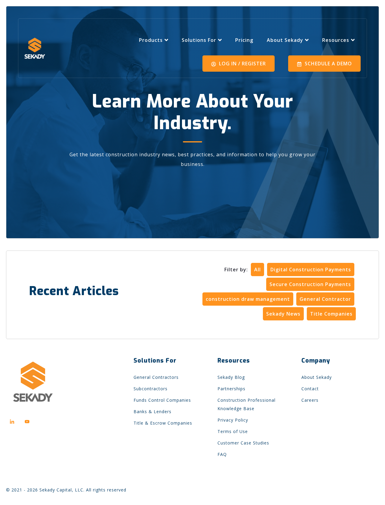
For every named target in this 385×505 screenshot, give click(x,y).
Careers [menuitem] (310, 400)
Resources (335, 40)
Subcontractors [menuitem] (151, 388)
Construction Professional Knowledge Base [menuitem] (246, 404)
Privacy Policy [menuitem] (232, 420)
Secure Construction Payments (310, 284)
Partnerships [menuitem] (231, 388)
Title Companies (331, 313)
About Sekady (285, 40)
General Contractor (325, 299)
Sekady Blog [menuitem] (231, 377)
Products (151, 40)
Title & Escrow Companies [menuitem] (163, 423)
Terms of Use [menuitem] (232, 431)
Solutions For (199, 40)
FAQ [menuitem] (222, 454)
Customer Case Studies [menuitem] (243, 443)
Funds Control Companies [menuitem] (162, 400)
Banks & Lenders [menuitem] (152, 411)
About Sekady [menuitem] (316, 377)
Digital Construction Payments (310, 269)
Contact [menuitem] (310, 388)
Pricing (244, 40)
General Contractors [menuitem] (156, 377)
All (257, 269)
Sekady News (283, 313)
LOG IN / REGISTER (241, 63)
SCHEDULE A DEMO (327, 63)
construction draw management (248, 299)
